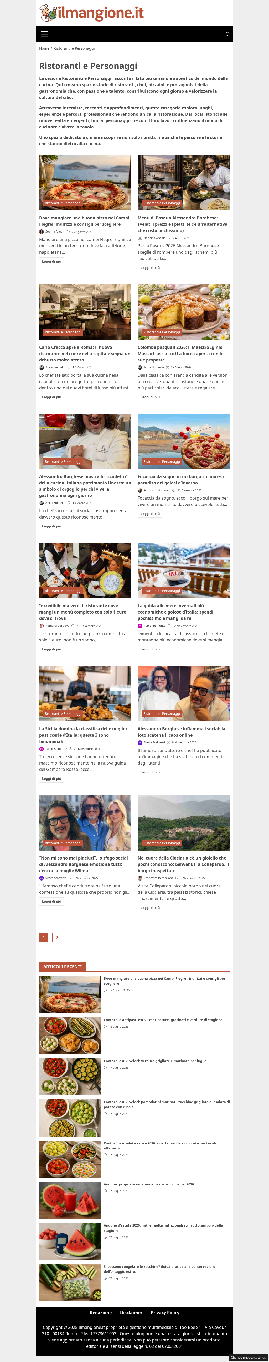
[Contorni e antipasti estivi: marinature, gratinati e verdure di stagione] (70, 1035)
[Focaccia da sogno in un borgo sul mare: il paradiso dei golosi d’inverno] (184, 441)
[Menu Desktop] (44, 34)
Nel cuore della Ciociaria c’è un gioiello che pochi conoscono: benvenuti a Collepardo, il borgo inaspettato (183, 864)
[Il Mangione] (91, 13)
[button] (228, 34)
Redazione (101, 1312)
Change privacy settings (248, 1357)
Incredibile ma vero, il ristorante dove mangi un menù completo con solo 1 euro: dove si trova (83, 612)
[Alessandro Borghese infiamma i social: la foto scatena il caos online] (184, 693)
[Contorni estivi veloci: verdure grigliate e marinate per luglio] (70, 1076)
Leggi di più (51, 261)
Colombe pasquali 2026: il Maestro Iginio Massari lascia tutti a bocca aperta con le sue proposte (180, 353)
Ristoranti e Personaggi (63, 202)
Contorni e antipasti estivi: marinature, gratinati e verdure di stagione (163, 1019)
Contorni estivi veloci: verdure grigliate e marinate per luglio (155, 1060)
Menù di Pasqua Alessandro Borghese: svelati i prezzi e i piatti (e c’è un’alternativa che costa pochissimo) (182, 224)
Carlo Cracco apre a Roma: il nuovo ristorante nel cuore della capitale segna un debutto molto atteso (85, 353)
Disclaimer (131, 1312)
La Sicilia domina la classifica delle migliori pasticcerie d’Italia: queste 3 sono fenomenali (84, 735)
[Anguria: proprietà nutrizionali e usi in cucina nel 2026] (70, 1200)
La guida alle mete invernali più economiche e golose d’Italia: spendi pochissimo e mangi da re (175, 612)
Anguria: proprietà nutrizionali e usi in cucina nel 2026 (149, 1184)
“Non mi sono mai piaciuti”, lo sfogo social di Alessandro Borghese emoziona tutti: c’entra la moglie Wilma (83, 864)
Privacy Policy (165, 1312)
